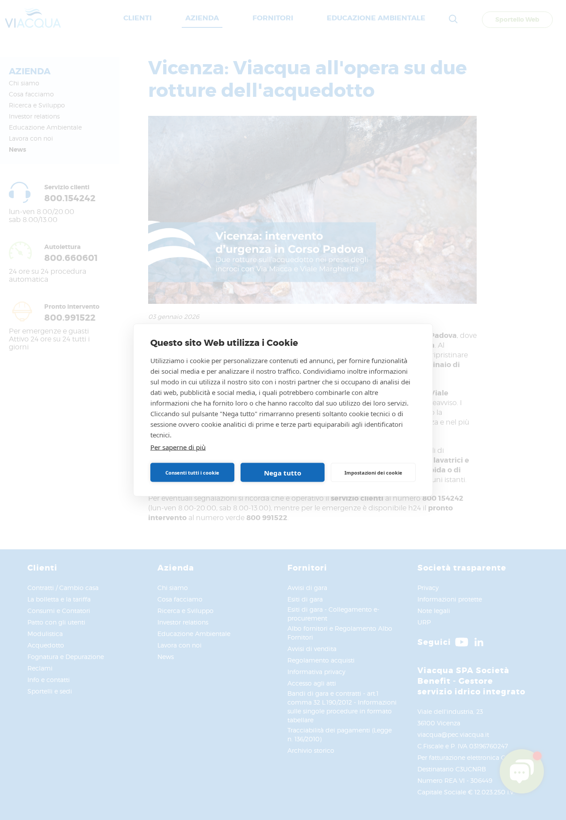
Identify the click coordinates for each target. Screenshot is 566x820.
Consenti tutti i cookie (192, 472)
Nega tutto (282, 472)
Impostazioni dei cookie (373, 472)
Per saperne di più (178, 447)
